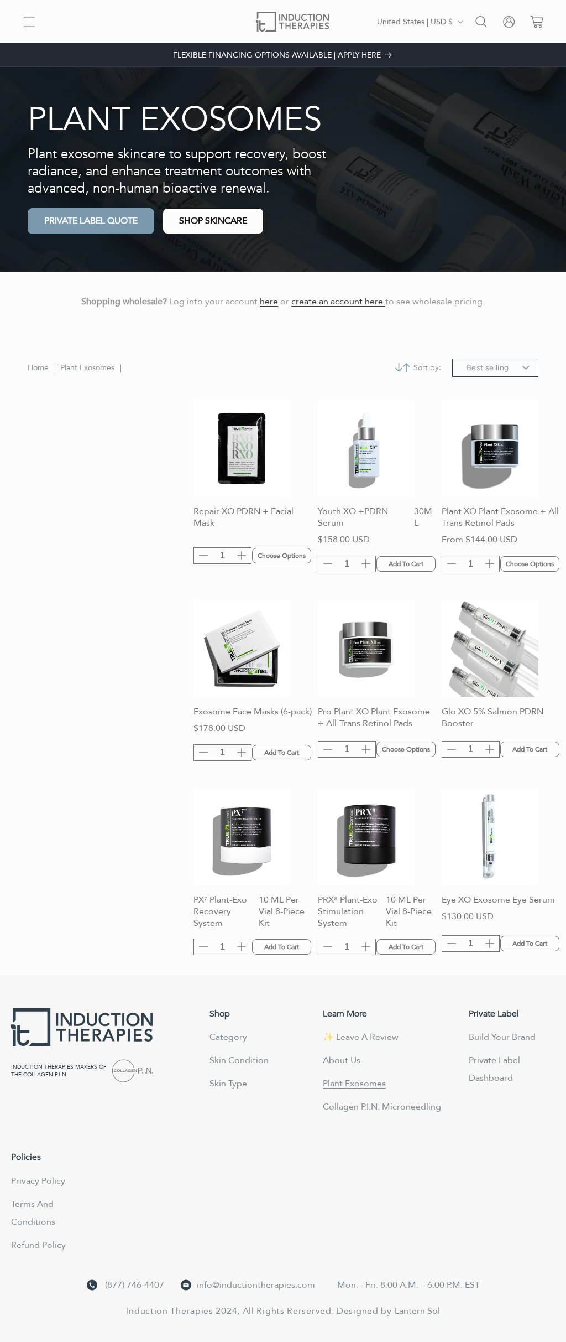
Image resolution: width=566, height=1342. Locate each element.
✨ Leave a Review (361, 1037)
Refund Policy (38, 1245)
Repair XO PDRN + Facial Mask (243, 517)
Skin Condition (239, 1060)
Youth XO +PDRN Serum (353, 517)
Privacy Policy (38, 1181)
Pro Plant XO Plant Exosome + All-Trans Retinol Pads (374, 717)
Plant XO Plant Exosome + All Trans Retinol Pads (500, 517)
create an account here (338, 302)
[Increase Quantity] (241, 555)
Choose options (282, 555)
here (269, 302)
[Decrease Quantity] (203, 555)
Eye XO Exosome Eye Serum (498, 900)
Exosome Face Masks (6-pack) (252, 712)
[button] (29, 22)
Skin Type (228, 1083)
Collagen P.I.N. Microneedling (382, 1107)
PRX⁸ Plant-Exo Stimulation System (348, 911)
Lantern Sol (417, 1311)
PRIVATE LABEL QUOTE (91, 221)
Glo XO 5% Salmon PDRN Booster (492, 717)
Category (228, 1037)
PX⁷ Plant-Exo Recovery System (220, 911)
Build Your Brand (502, 1037)
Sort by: (427, 367)
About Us (341, 1060)
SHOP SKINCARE (213, 221)
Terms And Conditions (33, 1213)
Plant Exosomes (87, 367)
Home (38, 367)
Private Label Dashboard (494, 1069)
